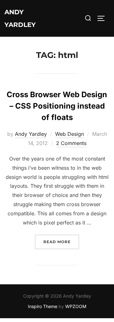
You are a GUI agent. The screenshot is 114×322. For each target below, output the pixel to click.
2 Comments (71, 143)
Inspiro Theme (42, 306)
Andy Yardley (20, 18)
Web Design (69, 134)
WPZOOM (75, 306)
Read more (61, 241)
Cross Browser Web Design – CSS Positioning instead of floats (57, 106)
